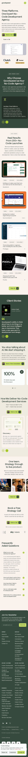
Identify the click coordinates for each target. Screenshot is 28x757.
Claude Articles (19, 743)
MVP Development (20, 709)
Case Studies (5, 680)
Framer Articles (19, 734)
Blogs (3, 682)
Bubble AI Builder (6, 740)
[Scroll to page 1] (12, 388)
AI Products (18, 677)
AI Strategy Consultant (18, 694)
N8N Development (7, 721)
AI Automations (19, 717)
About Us (4, 677)
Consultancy (18, 689)
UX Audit (17, 728)
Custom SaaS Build (20, 711)
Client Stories (5, 756)
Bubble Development (7, 711)
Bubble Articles (19, 736)
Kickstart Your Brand (7, 738)
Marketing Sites (19, 687)
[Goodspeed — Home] (6, 3)
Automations (18, 682)
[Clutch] (23, 349)
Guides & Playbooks (7, 734)
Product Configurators (20, 726)
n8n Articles (18, 740)
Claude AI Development (5, 714)
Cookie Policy (17, 749)
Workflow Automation (20, 719)
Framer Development (7, 709)
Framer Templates (6, 736)
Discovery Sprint (19, 684)
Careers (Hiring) (6, 684)
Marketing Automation (18, 722)
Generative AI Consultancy (18, 702)
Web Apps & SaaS (19, 680)
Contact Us (4, 687)
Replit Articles (18, 738)
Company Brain (19, 691)
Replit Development (7, 723)
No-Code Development (18, 714)
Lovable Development (5, 718)
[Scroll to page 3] (16, 388)
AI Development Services (19, 698)
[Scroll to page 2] (14, 388)
